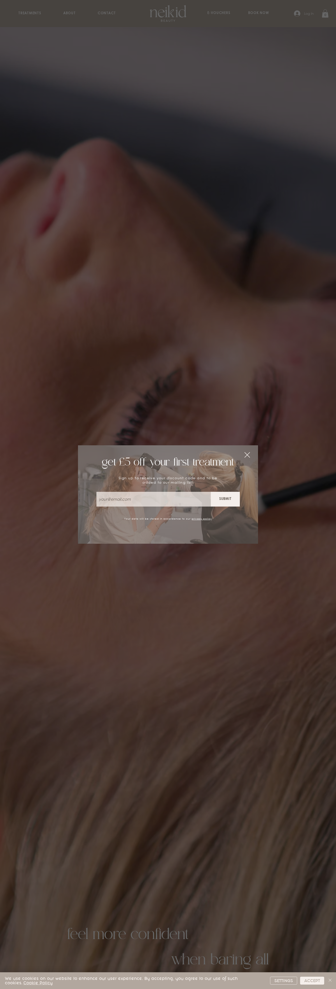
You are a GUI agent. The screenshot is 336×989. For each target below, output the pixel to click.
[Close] (330, 980)
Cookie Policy (38, 983)
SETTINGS (283, 980)
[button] (247, 455)
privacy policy (202, 519)
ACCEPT (312, 980)
